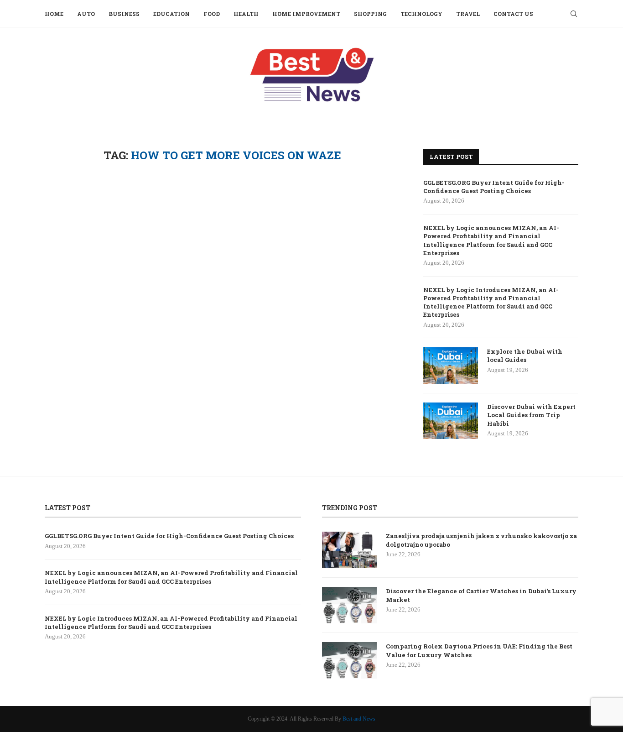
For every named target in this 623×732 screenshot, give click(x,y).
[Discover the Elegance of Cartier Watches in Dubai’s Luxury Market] (349, 605)
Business (124, 13)
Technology (421, 13)
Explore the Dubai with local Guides (524, 355)
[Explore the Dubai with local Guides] (450, 365)
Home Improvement (306, 13)
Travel (468, 13)
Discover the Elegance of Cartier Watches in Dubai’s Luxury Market (481, 595)
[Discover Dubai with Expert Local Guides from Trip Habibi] (450, 421)
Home (54, 13)
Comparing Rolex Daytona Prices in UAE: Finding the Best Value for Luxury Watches (479, 650)
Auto (86, 13)
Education (171, 13)
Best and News (359, 719)
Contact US (513, 13)
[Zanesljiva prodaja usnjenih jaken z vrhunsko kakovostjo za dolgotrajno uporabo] (349, 550)
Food (211, 13)
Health (246, 13)
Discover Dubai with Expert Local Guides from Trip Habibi (531, 415)
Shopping (370, 13)
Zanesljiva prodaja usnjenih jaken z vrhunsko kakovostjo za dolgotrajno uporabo (481, 540)
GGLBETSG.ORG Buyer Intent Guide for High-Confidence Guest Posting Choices (494, 186)
